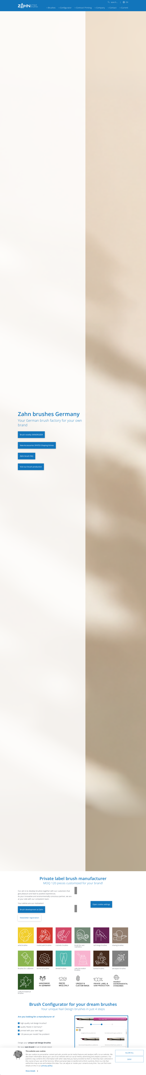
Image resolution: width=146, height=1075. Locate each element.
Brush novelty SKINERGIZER (31, 434)
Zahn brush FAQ (26, 456)
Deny (129, 1059)
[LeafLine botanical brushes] (26, 982)
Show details (30, 1071)
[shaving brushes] (120, 935)
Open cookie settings (101, 904)
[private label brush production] (101, 982)
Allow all (129, 1053)
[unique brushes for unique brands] (82, 982)
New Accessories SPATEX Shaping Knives (37, 445)
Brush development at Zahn (31, 909)
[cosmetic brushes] (64, 935)
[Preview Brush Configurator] (101, 1040)
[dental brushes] (64, 958)
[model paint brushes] (45, 935)
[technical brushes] (45, 958)
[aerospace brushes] (120, 958)
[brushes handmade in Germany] (45, 982)
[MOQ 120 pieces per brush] (64, 982)
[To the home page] (28, 5)
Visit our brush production (31, 467)
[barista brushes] (101, 958)
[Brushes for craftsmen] (26, 958)
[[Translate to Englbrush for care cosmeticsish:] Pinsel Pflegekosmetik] (82, 935)
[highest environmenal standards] (120, 982)
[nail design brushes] (101, 935)
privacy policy (47, 1066)
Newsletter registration (29, 918)
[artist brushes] (26, 935)
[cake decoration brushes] (82, 958)
